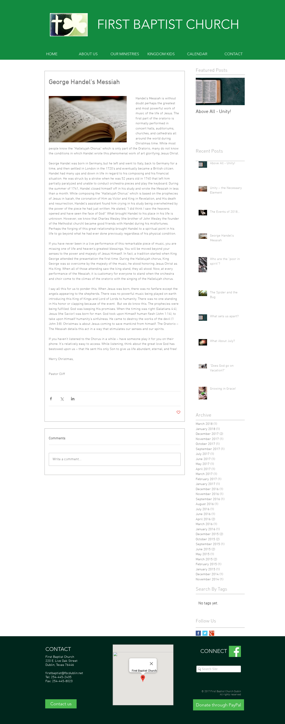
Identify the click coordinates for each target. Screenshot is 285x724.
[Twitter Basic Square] (205, 633)
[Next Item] (238, 91)
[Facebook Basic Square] (198, 633)
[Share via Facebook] (51, 399)
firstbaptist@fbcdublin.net (64, 673)
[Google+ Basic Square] (211, 633)
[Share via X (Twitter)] (62, 399)
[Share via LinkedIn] (73, 399)
